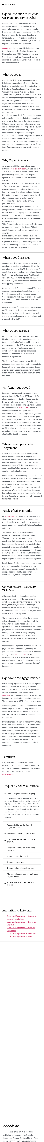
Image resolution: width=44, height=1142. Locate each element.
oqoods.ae (8, 4)
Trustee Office (24, 408)
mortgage (6, 695)
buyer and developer (18, 169)
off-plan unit (9, 516)
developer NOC (21, 654)
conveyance (8, 774)
